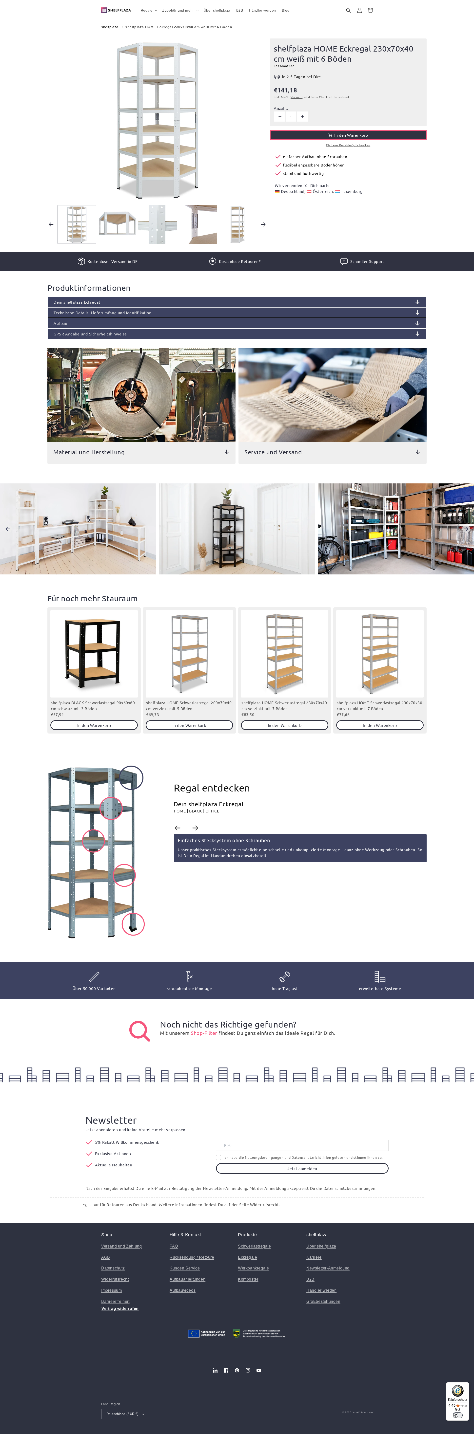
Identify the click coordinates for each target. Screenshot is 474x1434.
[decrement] (279, 116)
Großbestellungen (323, 1301)
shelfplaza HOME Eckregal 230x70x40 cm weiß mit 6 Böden (178, 27)
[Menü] (466, 1385)
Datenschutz (113, 1268)
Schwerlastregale (254, 1246)
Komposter (248, 1279)
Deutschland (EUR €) (122, 1414)
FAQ (174, 1246)
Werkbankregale (253, 1268)
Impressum (111, 1290)
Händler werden (321, 1290)
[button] (148, 10)
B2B (310, 1279)
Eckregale (247, 1257)
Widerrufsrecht (115, 1279)
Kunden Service (185, 1268)
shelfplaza (109, 27)
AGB (105, 1257)
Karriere (314, 1257)
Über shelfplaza (321, 1246)
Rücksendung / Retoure (192, 1257)
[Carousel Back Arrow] (51, 224)
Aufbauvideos (183, 1290)
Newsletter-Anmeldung (328, 1268)
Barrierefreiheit (115, 1301)
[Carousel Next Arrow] (263, 224)
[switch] (458, 1415)
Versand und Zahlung (121, 1246)
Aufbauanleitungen (187, 1279)
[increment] (302, 116)
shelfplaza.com (363, 1412)
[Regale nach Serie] (139, 1031)
